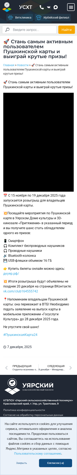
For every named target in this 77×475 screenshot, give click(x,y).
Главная (8, 65)
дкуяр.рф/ (11, 274)
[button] (71, 7)
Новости (23, 65)
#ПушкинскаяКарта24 (20, 335)
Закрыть (21, 463)
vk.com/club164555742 (20, 291)
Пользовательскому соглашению (37, 453)
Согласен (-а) (55, 463)
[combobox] (29, 30)
